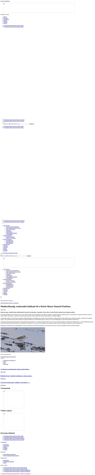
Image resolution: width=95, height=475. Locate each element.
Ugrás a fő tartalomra (5, 1)
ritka (4, 363)
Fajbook (5, 23)
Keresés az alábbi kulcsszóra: (9, 123)
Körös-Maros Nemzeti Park (10, 356)
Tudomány (5, 247)
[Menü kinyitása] (1, 253)
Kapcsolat (5, 18)
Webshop (5, 21)
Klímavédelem (6, 244)
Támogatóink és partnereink (9, 454)
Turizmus (5, 245)
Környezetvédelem (7, 239)
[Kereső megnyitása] (3, 122)
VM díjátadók (9, 231)
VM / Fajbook (6, 225)
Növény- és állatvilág (10, 238)
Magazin (5, 20)
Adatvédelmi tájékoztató (8, 461)
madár (4, 361)
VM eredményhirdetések (11, 233)
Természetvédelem (7, 235)
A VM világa (3, 442)
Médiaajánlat (6, 460)
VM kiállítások (9, 234)
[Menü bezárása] (3, 223)
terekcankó (5, 364)
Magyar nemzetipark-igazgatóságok (11, 455)
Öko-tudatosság (9, 243)
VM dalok (8, 230)
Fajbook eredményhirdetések (12, 226)
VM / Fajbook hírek (10, 229)
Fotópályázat (6, 19)
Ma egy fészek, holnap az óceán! (13, 228)
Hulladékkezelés (9, 241)
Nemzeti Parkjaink (10, 236)
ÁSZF (4, 462)
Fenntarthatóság (9, 240)
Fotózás (5, 248)
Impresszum (6, 444)
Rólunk (5, 16)
